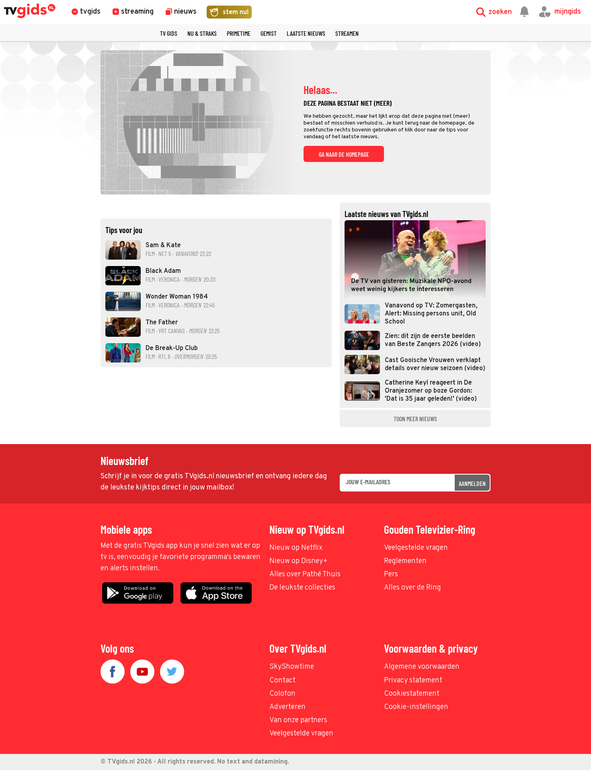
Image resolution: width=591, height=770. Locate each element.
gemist (269, 33)
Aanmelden (472, 483)
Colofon (282, 693)
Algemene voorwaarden (422, 667)
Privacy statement (413, 680)
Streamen (347, 33)
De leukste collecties (302, 587)
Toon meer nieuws (415, 418)
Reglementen (405, 561)
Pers (391, 574)
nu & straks (202, 33)
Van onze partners (298, 720)
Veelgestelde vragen (416, 548)
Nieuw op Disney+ (298, 561)
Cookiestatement (411, 693)
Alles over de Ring (412, 587)
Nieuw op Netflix (295, 548)
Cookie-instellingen (416, 707)
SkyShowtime (291, 667)
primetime (238, 33)
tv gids (168, 33)
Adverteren (287, 707)
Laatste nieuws (306, 33)
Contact (282, 680)
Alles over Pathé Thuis (305, 574)
